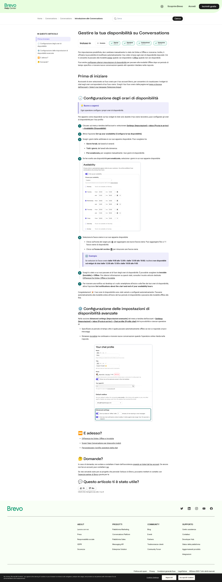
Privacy (152, 571)
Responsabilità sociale (85, 539)
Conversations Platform (121, 534)
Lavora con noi (83, 529)
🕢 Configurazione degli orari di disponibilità (49, 45)
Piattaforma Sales (119, 539)
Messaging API (118, 544)
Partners (150, 539)
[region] (111, 577)
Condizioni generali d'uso (166, 571)
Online (109, 58)
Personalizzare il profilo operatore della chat (100, 448)
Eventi (149, 534)
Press (79, 534)
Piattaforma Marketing (120, 529)
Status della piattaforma (191, 544)
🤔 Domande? (43, 62)
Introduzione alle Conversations (89, 18)
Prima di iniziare (43, 39)
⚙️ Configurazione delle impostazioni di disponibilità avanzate (53, 52)
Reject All (169, 577)
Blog (149, 529)
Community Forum (154, 549)
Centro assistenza (189, 529)
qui (107, 467)
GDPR (79, 544)
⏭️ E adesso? (43, 58)
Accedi (192, 6)
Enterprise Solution (119, 549)
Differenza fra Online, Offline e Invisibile (99, 278)
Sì (84, 488)
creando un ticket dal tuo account (146, 464)
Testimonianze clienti (155, 544)
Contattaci (186, 534)
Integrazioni (186, 554)
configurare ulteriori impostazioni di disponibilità (106, 62)
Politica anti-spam (140, 571)
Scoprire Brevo (175, 6)
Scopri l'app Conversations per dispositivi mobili (101, 443)
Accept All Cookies (187, 577)
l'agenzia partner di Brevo (88, 474)
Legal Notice (182, 571)
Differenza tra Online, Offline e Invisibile (98, 438)
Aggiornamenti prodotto (191, 549)
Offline (135, 58)
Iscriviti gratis (209, 6)
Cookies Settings (153, 577)
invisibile (93, 336)
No (93, 488)
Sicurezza (81, 549)
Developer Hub (188, 539)
